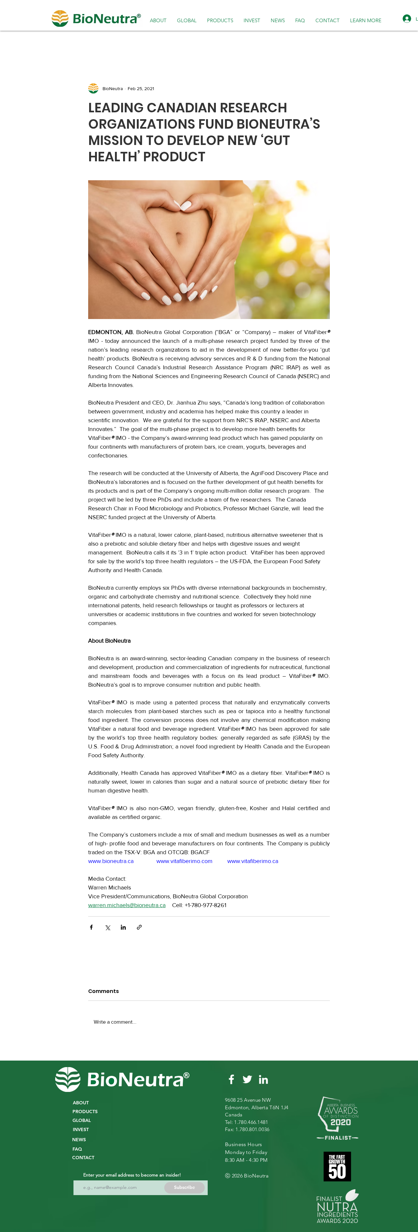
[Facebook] (231, 1079)
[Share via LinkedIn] (123, 927)
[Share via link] (139, 927)
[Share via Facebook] (91, 927)
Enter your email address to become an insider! (132, 1175)
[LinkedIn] (263, 1079)
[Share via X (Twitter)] (107, 927)
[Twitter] (247, 1079)
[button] (187, 20)
